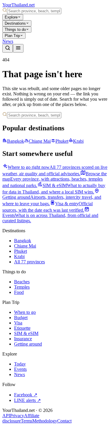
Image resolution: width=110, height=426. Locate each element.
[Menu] (18, 48)
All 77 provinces (29, 261)
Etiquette (22, 328)
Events (20, 369)
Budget (21, 317)
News (7, 41)
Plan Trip (12, 35)
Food (19, 292)
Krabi (78, 141)
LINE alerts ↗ (27, 400)
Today (20, 363)
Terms (26, 420)
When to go (25, 312)
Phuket (61, 141)
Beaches (22, 281)
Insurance (23, 338)
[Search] (7, 48)
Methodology (44, 420)
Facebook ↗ (25, 394)
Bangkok (15, 141)
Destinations (15, 23)
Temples (22, 286)
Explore (11, 17)
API (6, 415)
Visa (18, 322)
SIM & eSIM (26, 333)
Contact (64, 420)
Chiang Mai (40, 141)
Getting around (28, 343)
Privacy (17, 415)
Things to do (15, 29)
